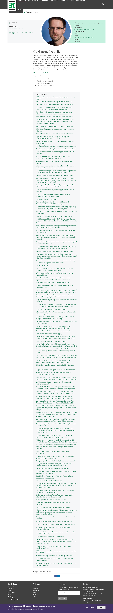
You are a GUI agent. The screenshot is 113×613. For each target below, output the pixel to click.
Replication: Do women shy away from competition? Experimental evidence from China (53, 138)
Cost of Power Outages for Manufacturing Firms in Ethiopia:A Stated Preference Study (53, 195)
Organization (11, 592)
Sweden (11, 23)
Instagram (36, 590)
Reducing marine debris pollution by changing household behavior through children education (55, 186)
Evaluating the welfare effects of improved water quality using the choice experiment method (55, 496)
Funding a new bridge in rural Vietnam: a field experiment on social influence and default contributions (56, 172)
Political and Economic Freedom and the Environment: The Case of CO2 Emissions (56, 552)
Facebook (36, 587)
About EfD (11, 587)
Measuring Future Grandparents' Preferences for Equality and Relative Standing (55, 533)
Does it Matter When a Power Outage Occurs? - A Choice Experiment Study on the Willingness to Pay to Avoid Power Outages (56, 408)
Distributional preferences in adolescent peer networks (55, 104)
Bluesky (35, 592)
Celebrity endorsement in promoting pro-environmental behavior (55, 130)
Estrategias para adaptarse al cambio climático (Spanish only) (55, 366)
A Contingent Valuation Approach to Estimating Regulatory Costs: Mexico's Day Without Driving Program (56, 208)
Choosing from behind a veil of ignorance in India (53, 507)
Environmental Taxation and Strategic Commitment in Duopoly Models (54, 559)
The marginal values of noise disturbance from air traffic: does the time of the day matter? (55, 491)
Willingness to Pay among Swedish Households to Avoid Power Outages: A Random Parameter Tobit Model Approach (56, 441)
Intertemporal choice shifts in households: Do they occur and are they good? (55, 231)
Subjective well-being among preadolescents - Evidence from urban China (56, 301)
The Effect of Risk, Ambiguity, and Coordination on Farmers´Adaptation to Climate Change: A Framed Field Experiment (56, 357)
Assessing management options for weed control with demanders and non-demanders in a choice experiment (55, 397)
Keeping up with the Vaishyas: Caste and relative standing (55, 370)
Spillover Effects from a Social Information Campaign (54, 216)
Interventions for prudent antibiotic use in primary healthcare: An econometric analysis (53, 157)
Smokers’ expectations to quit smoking (49, 481)
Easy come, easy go (42, 266)
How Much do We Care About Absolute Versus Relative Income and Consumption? (54, 477)
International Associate (16, 28)
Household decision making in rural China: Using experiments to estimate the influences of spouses (53, 279)
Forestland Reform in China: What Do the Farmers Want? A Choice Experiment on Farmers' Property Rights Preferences (56, 378)
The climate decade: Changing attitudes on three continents (56, 146)
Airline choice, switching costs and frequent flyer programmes (52, 452)
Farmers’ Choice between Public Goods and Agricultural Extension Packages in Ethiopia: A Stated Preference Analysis (56, 345)
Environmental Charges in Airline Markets (50, 537)
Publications (11, 598)
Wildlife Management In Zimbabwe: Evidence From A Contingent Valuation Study (54, 374)
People (10, 594)
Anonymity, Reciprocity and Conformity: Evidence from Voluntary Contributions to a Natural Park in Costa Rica (55, 393)
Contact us (11, 588)
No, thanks (90, 607)
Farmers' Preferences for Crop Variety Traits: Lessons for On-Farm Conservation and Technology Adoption (55, 361)
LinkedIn (35, 588)
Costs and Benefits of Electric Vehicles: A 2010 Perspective (55, 524)
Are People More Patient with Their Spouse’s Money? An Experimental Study (55, 142)
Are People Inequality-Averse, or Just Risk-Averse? (53, 469)
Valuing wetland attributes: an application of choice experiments (53, 504)
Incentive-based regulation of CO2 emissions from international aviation (53, 528)
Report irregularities (14, 600)
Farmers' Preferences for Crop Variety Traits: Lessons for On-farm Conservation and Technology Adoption (55, 327)
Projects (10, 596)
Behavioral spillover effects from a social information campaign (54, 162)
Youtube (35, 594)
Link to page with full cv (41, 73)
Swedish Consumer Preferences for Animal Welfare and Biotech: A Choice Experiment (55, 457)
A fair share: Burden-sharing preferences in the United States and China (54, 274)
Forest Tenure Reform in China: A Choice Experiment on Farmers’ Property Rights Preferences (55, 296)
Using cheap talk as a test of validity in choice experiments (55, 461)
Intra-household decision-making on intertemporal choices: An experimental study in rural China (56, 227)
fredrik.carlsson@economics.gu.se (84, 37)
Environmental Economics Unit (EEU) (84, 29)
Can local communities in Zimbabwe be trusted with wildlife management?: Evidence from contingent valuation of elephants (56, 447)
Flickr (34, 596)
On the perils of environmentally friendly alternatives (54, 102)
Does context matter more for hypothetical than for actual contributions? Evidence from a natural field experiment (55, 420)
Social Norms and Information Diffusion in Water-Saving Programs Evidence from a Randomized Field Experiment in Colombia (56, 221)
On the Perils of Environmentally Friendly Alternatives (54, 126)
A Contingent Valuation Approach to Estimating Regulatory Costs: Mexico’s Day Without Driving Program (56, 248)
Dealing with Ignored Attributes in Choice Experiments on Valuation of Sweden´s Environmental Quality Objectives (55, 338)
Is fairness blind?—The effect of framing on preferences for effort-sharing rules (56, 313)
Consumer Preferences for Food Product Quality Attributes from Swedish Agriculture (56, 472)
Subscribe (62, 598)
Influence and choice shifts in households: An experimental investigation (56, 212)
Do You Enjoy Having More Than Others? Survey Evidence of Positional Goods (56, 425)
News (9, 590)
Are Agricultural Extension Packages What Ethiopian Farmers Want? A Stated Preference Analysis (54, 465)
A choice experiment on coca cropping (49, 334)
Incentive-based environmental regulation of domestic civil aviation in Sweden (56, 564)
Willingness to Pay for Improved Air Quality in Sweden (54, 556)
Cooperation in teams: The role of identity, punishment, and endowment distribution (56, 243)
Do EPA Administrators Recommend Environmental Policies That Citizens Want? (56, 322)
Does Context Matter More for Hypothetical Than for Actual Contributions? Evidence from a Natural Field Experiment (56, 388)
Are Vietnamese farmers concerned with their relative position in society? (54, 383)
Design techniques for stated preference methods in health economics (56, 518)
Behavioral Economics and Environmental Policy (52, 283)
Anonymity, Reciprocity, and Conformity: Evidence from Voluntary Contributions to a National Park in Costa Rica (55, 402)
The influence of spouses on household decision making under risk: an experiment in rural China (55, 262)
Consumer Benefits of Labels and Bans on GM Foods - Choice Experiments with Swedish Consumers (54, 436)
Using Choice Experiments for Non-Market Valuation (54, 522)
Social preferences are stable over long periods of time (54, 175)
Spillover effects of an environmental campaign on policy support (55, 98)
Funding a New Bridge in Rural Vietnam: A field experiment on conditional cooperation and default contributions (56, 305)
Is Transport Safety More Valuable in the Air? (51, 500)
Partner (11, 30)
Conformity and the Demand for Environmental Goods (54, 331)
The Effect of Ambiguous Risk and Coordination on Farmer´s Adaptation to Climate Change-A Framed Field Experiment (56, 291)
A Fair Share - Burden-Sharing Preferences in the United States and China (55, 286)
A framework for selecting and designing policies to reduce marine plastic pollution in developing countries (56, 167)
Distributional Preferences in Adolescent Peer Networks (54, 134)
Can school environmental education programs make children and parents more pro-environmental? (54, 108)
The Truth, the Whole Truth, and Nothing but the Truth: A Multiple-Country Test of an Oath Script (55, 318)
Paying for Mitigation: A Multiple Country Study (52, 309)
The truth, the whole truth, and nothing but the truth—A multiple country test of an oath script (54, 269)
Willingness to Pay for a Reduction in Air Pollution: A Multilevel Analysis (53, 547)
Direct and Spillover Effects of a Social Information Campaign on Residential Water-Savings (53, 203)
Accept (101, 607)
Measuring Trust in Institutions (46, 199)
